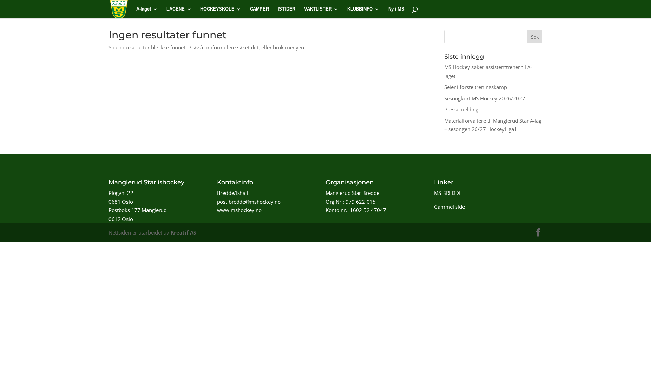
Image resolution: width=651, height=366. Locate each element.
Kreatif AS (183, 232)
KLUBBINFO (360, 9)
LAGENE (175, 9)
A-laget (143, 9)
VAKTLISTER (318, 9)
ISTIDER (286, 9)
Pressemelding (461, 109)
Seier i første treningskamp (475, 87)
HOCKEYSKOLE (217, 9)
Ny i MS (396, 9)
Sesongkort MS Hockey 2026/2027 (484, 98)
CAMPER (259, 9)
